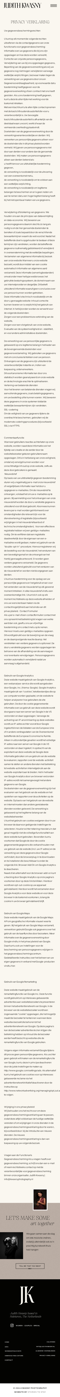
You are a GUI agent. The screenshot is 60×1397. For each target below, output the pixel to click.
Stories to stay (37, 1392)
